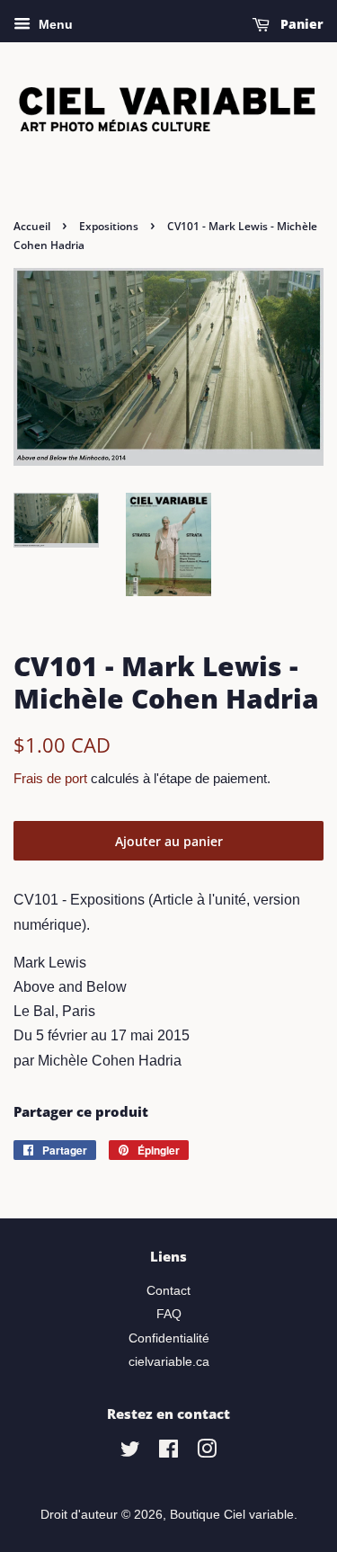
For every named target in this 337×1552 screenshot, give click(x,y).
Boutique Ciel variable (232, 1514)
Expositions (108, 226)
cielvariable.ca (169, 1362)
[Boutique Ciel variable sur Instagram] (207, 1452)
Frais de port (50, 778)
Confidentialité (169, 1338)
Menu (54, 24)
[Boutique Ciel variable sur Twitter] (130, 1452)
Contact (168, 1291)
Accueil (31, 226)
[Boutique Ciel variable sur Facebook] (168, 1452)
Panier (300, 23)
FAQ (169, 1314)
